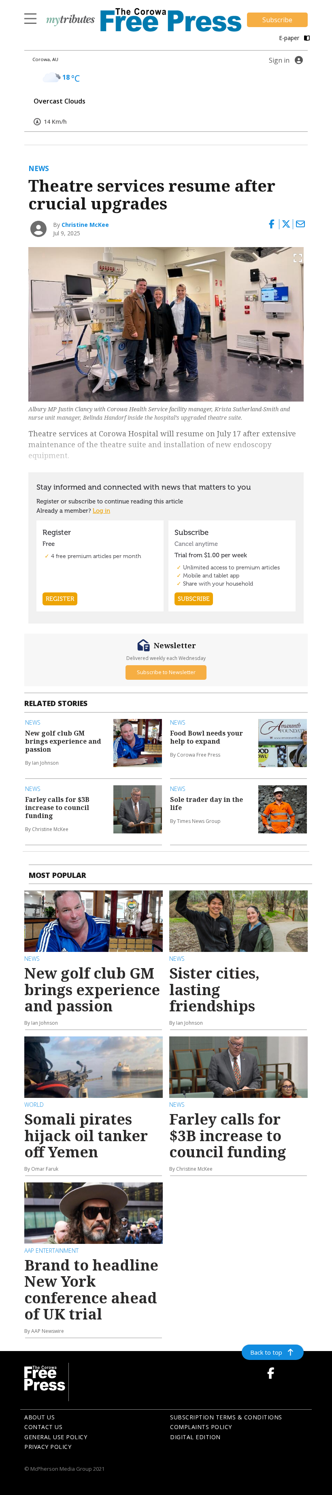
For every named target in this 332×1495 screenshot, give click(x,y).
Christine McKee (85, 224)
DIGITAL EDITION (195, 1437)
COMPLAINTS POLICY (201, 1427)
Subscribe (277, 19)
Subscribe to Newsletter (166, 672)
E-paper (290, 38)
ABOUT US (39, 1417)
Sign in (279, 60)
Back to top (266, 1352)
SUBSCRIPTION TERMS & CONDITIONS (226, 1417)
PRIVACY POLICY (47, 1447)
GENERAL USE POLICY (55, 1437)
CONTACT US (43, 1427)
